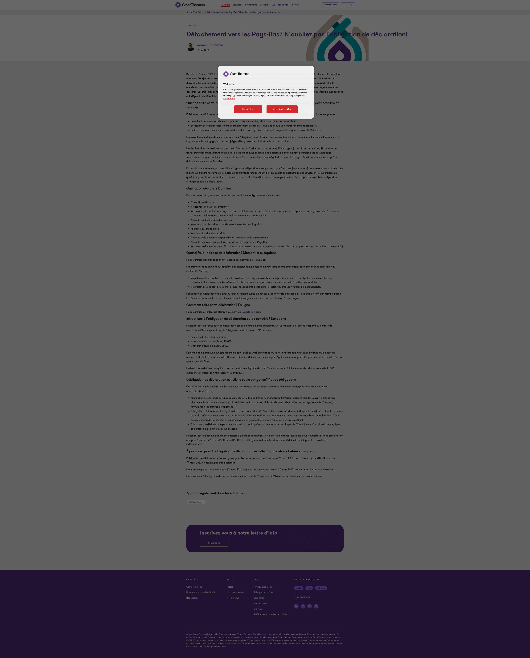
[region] (266, 92)
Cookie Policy (229, 98)
